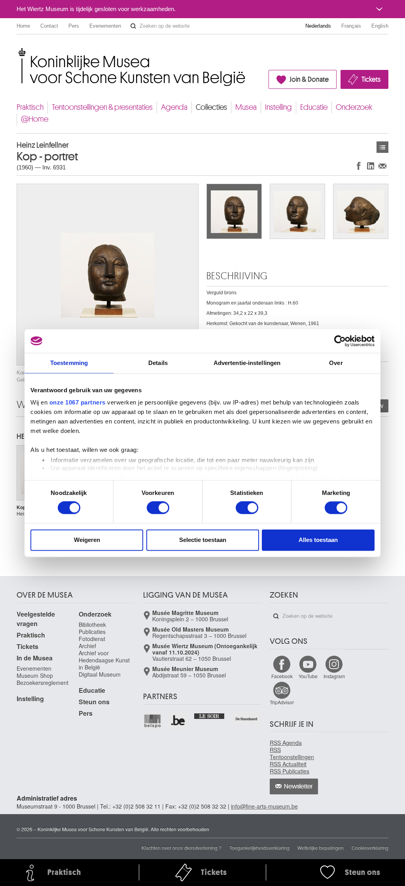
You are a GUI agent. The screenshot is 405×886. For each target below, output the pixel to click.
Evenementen (105, 26)
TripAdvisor (282, 702)
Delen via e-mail (382, 165)
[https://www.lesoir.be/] (209, 715)
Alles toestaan (318, 539)
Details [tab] (158, 362)
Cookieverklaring (370, 847)
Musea (246, 107)
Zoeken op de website (133, 26)
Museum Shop (35, 675)
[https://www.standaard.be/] (246, 719)
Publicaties (92, 631)
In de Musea (35, 657)
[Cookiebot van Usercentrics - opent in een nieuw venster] (340, 341)
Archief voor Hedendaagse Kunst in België (104, 660)
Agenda (174, 107)
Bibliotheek (92, 624)
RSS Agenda (286, 742)
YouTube (308, 676)
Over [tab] (336, 362)
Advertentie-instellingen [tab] (247, 362)
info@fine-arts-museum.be (264, 806)
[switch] (158, 508)
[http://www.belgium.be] (178, 721)
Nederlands (318, 26)
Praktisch (30, 107)
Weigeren (87, 539)
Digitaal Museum (100, 674)
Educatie (313, 107)
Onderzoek (354, 107)
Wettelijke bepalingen (320, 847)
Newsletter (298, 786)
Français (351, 26)
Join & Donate (309, 79)
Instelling (278, 107)
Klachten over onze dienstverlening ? (181, 847)
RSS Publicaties (289, 771)
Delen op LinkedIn (371, 165)
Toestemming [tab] (69, 362)
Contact (49, 26)
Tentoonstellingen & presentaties (102, 107)
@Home (34, 119)
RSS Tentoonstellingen (292, 753)
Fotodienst (92, 638)
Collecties (211, 107)
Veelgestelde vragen (36, 618)
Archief (87, 645)
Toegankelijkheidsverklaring (259, 847)
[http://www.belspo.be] (153, 721)
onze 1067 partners (77, 402)
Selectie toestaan (202, 539)
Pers (73, 26)
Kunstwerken (382, 147)
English (379, 26)
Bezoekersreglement (42, 682)
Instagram (334, 676)
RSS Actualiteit (288, 763)
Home (23, 26)
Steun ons (94, 701)
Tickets (370, 79)
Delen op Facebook (359, 165)
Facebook (282, 676)
